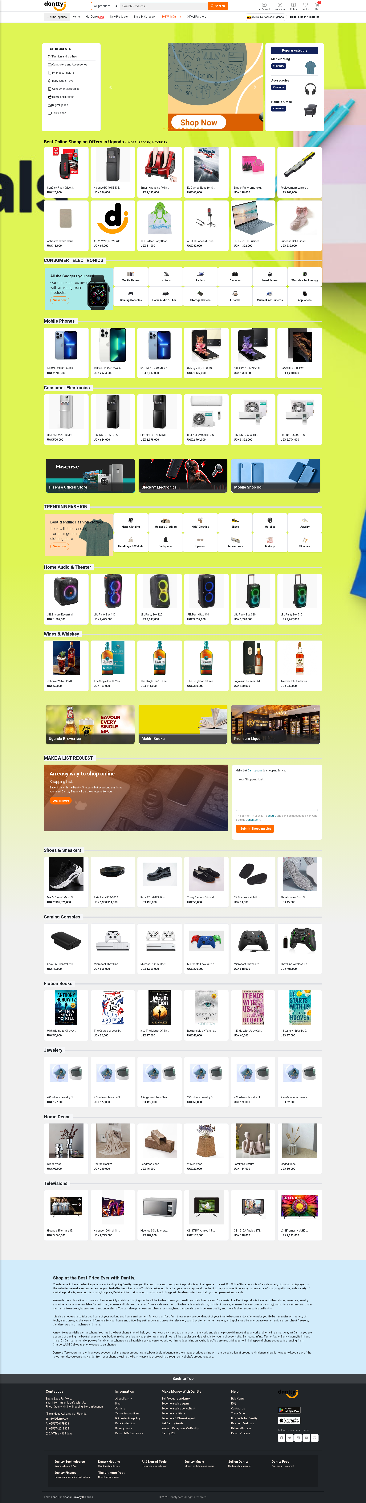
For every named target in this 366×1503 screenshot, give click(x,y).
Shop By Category (144, 16)
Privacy (77, 1497)
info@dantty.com (59, 1418)
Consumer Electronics (65, 88)
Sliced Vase (54, 1163)
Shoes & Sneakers (63, 850)
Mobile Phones (59, 321)
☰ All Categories (57, 17)
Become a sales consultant (178, 1408)
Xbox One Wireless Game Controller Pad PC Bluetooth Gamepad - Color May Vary (295, 964)
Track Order (238, 1413)
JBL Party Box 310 (198, 614)
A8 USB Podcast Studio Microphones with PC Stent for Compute (201, 241)
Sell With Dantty (171, 16)
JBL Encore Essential (60, 614)
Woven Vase (194, 1163)
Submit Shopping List (255, 828)
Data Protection (125, 1423)
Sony (284, 1336)
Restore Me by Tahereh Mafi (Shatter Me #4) (201, 1030)
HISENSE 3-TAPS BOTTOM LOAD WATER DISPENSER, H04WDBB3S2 (154, 434)
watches (153, 1308)
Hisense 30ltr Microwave (154, 1230)
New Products (119, 16)
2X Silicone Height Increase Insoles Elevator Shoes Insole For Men (248, 897)
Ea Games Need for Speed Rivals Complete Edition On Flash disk (201, 187)
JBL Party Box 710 (291, 614)
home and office (126, 1320)
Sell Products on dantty (176, 1398)
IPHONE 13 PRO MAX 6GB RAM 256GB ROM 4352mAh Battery (154, 368)
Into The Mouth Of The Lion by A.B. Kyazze (154, 1030)
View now (278, 65)
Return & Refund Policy (129, 1433)
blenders (58, 1324)
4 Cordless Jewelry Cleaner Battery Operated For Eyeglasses (108, 1097)
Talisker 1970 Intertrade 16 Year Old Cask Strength (295, 681)
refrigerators (281, 1320)
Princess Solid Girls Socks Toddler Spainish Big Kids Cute (295, 241)
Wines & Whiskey (61, 634)
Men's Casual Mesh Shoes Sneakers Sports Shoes (61, 897)
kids (126, 1304)
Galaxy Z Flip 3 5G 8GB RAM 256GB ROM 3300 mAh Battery (201, 368)
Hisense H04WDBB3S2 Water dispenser (108, 187)
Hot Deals (95, 16)
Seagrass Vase (149, 1163)
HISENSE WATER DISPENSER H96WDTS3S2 (61, 434)
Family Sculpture (244, 1163)
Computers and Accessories (69, 64)
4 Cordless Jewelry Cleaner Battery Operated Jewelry (61, 1097)
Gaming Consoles (62, 917)
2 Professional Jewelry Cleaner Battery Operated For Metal (295, 1097)
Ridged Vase (288, 1163)
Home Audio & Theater (67, 567)
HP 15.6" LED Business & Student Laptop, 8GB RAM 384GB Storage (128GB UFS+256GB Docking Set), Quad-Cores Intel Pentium (248, 241)
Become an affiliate (173, 1413)
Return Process (240, 1433)
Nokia (238, 1336)
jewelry (304, 1300)
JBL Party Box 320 (245, 614)
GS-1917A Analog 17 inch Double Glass (248, 1230)
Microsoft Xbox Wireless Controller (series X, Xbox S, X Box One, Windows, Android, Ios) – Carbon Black (201, 964)
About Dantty (123, 1398)
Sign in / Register (308, 16)
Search (219, 6)
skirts (268, 1304)
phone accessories (275, 1340)
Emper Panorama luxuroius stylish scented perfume (248, 187)
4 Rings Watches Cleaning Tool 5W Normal (154, 1097)
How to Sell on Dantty (244, 1418)
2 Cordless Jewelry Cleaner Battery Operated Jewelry (201, 1097)
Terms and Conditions (57, 1497)
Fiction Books (58, 983)
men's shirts (200, 1304)
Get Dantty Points (173, 1423)
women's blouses (242, 1304)
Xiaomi (292, 1336)
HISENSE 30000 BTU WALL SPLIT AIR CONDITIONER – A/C (248, 434)
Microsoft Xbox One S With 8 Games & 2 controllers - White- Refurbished (154, 964)
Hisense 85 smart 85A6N (61, 1230)
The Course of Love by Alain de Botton (108, 1030)
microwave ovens (261, 1320)
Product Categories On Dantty (180, 1428)
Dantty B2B (168, 1433)
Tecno (268, 1336)
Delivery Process (241, 1428)
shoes (282, 1300)
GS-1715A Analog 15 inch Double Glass (201, 1230)
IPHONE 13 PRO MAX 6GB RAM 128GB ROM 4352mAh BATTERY (108, 368)
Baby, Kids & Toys (62, 80)
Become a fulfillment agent (178, 1418)
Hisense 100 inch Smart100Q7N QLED (108, 1230)
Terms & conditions (127, 1413)
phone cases (91, 1344)
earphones (109, 1344)
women (114, 1304)
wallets (191, 1308)
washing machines (76, 1324)
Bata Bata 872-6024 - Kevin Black (108, 897)
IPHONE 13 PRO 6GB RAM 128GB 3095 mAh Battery (61, 368)
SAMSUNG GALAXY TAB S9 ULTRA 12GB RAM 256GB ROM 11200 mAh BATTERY (295, 368)
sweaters (293, 1300)
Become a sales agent (175, 1403)
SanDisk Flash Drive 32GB (61, 187)
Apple (276, 1336)
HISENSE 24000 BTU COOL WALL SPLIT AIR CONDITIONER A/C (201, 434)
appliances (82, 1320)
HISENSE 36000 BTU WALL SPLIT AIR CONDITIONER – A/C (295, 434)
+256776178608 (59, 1423)
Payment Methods (242, 1423)
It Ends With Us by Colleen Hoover (248, 1030)
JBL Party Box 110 (105, 614)
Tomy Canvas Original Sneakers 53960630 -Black (201, 897)
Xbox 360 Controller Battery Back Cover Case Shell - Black (61, 964)
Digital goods (60, 105)
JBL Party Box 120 (151, 614)
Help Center (238, 1398)
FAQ (233, 1403)
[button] (111, 87)
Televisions (59, 113)
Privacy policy (123, 1428)
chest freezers (299, 1320)
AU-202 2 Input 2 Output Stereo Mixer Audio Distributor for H (108, 241)
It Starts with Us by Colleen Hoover (295, 1030)
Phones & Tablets (63, 72)
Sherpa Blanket (103, 1163)
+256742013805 (59, 1428)
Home (76, 16)
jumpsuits (279, 1304)
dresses (259, 1304)
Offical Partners (196, 16)
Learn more (60, 800)
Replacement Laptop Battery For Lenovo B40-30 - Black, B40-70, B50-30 (295, 187)
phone (125, 1332)
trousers (225, 1304)
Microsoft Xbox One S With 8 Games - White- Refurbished (108, 964)
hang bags (179, 1308)
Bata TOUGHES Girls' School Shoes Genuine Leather (154, 897)
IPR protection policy (127, 1418)
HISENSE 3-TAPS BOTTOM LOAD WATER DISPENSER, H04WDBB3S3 (108, 434)
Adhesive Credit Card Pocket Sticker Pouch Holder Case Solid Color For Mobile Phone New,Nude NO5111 (61, 241)
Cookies (88, 1497)
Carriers (120, 1408)
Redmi (301, 1336)
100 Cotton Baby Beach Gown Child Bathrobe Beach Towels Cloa (154, 241)
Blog (117, 1403)
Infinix (259, 1336)
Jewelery (53, 1050)
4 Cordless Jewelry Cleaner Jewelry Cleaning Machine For (248, 1097)
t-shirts (214, 1304)
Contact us (238, 1408)
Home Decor (57, 1116)
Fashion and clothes (64, 56)
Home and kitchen (63, 96)
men (105, 1304)
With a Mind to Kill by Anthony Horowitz (61, 1030)
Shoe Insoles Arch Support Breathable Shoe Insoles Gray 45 (295, 897)
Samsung (248, 1336)
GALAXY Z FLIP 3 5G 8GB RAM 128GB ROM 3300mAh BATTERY (248, 368)
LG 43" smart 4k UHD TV (295, 1230)
